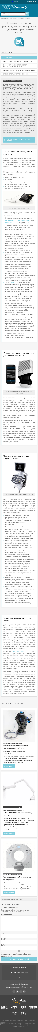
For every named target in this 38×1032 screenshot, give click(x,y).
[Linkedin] (20, 991)
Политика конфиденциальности (27, 1023)
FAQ (19, 977)
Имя (3, 933)
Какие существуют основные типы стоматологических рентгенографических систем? (17, 828)
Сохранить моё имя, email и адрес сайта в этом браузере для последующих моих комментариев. (17, 954)
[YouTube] (17, 991)
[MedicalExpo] (14, 7)
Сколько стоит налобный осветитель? (16, 758)
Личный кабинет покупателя (19, 986)
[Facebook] (13, 991)
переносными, (10, 220)
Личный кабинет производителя (19, 984)
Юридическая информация (8, 1023)
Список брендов (19, 983)
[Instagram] (24, 991)
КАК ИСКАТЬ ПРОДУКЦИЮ (19, 967)
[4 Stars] (7, 899)
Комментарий (7, 914)
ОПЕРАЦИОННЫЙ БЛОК (9, 745)
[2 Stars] (4, 899)
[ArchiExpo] (14, 1007)
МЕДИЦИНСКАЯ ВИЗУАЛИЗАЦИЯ (12, 80)
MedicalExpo (32, 1)
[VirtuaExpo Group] (19, 1001)
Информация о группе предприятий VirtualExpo (19, 987)
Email (3, 939)
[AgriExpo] (23, 1013)
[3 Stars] (6, 899)
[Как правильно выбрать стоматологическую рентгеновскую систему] (19, 789)
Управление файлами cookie (28, 1025)
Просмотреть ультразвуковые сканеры (17, 140)
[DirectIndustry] (5, 1007)
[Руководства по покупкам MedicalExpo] (19, 41)
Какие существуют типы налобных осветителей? (19, 756)
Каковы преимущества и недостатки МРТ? (17, 887)
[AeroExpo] (15, 1013)
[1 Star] (3, 899)
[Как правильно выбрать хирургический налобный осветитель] (19, 726)
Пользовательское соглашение (9, 1025)
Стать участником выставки (19, 972)
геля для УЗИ (18, 651)
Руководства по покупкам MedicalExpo (15, 1020)
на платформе (23, 220)
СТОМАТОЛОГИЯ (22, 745)
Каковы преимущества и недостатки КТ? (17, 888)
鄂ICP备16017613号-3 (19, 1026)
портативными (10, 223)
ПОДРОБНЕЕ (9, 766)
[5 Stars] (9, 899)
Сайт (3, 945)
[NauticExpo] (23, 1007)
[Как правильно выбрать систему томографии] (19, 857)
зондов (12, 282)
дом (2, 18)
